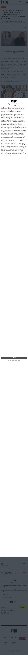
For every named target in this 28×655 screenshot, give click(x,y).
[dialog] (14, 327)
